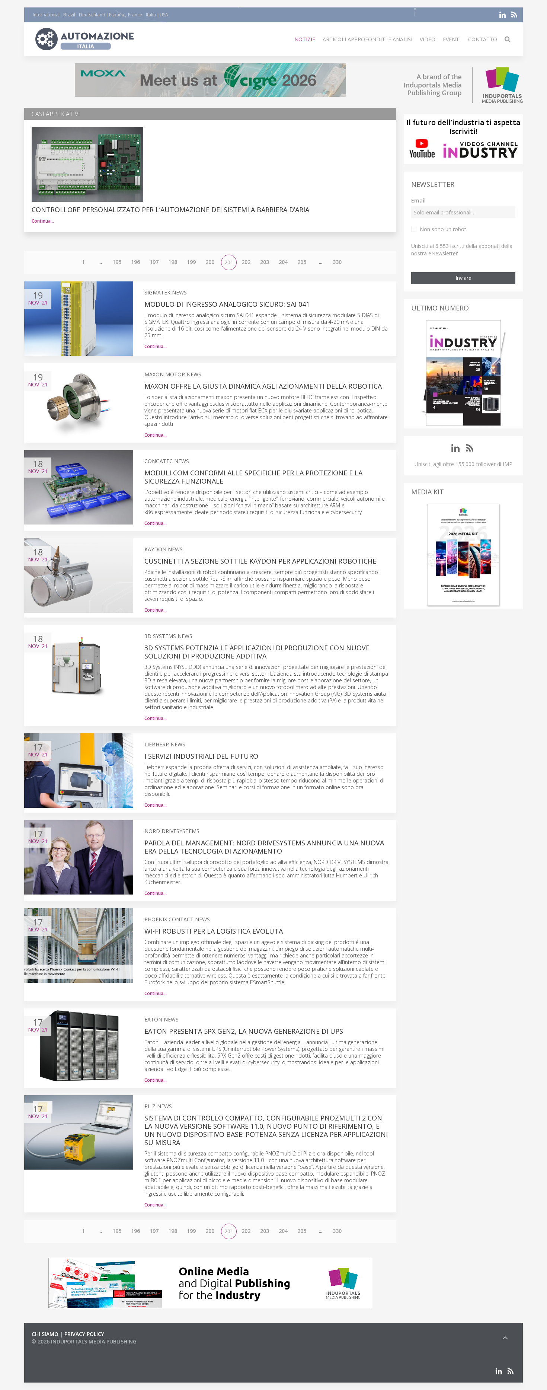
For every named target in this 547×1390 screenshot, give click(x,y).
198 (172, 261)
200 (209, 261)
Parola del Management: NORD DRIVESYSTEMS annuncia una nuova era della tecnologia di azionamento (264, 846)
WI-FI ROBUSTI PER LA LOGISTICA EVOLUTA (213, 931)
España (116, 15)
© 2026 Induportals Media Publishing (84, 1341)
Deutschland (92, 15)
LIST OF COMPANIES (57, 1348)
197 (154, 261)
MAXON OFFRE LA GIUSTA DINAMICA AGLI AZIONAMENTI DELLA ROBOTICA (263, 386)
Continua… (43, 221)
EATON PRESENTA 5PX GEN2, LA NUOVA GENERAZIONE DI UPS (243, 1031)
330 (337, 261)
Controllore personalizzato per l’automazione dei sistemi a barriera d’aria (170, 209)
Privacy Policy (84, 1334)
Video (427, 39)
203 (264, 261)
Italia (151, 15)
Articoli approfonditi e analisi (367, 39)
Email (418, 200)
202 (245, 261)
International (46, 15)
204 (283, 261)
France (135, 15)
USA (164, 15)
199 (191, 261)
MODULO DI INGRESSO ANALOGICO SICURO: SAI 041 (227, 304)
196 (135, 261)
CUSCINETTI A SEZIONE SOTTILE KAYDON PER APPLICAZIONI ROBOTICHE (260, 561)
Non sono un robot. (443, 229)
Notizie (304, 39)
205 (301, 261)
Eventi (452, 39)
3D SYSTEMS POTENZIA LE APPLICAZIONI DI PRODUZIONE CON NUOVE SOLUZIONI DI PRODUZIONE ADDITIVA (257, 651)
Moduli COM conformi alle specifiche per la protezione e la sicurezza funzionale (253, 476)
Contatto (482, 39)
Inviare (463, 277)
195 (116, 261)
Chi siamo (45, 1334)
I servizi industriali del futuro (201, 756)
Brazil (69, 15)
